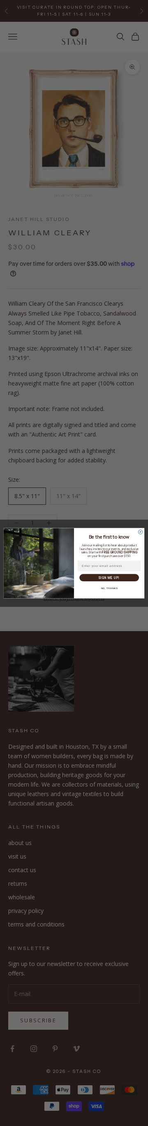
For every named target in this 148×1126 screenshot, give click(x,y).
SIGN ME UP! (109, 577)
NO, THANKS (109, 588)
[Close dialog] (140, 531)
